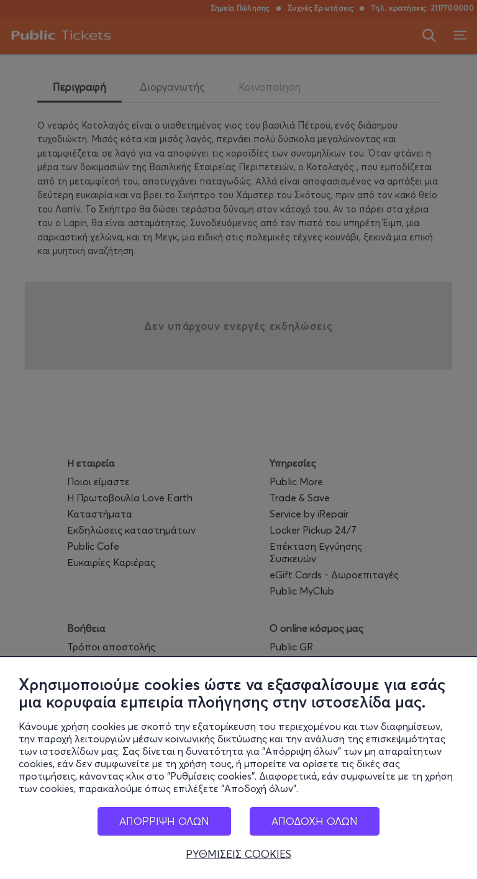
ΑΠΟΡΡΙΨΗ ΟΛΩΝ (164, 820)
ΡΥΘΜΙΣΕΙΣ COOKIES (238, 854)
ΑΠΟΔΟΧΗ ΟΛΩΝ (314, 820)
